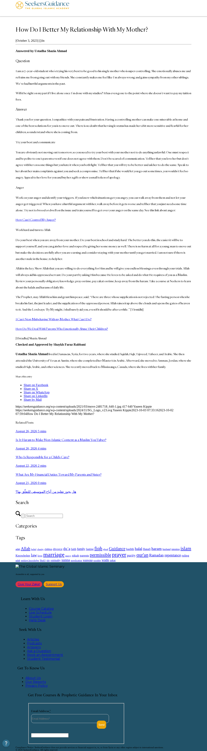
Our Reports (35, 682)
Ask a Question (39, 651)
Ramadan (156, 555)
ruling (185, 555)
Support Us (54, 584)
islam (186, 548)
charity (40, 549)
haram (156, 549)
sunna (65, 560)
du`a (66, 549)
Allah (25, 548)
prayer (119, 554)
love (40, 555)
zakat (113, 560)
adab (18, 549)
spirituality (56, 560)
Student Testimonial (43, 659)
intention (175, 549)
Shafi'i (43, 560)
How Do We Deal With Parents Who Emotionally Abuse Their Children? (62, 329)
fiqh (98, 548)
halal (138, 549)
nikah (75, 555)
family (81, 549)
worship (97, 560)
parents (84, 555)
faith (73, 549)
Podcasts (34, 643)
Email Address (41, 711)
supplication (76, 560)
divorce (57, 549)
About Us (33, 678)
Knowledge (23, 555)
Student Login (40, 616)
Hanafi (147, 549)
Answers (34, 647)
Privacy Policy (36, 686)
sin (48, 560)
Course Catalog (41, 609)
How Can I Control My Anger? (36, 220)
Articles (33, 639)
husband (167, 549)
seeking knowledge (30, 560)
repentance (173, 555)
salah (18, 560)
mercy (68, 555)
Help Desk (37, 620)
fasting (90, 549)
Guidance (117, 548)
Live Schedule (40, 612)
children (48, 549)
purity (131, 555)
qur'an (142, 555)
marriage (53, 554)
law (34, 555)
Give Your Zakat (29, 584)
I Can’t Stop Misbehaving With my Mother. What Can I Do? (54, 319)
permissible (100, 555)
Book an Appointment (45, 655)
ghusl (105, 549)
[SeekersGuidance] (42, 8)
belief (33, 549)
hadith (130, 549)
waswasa (88, 560)
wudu (105, 560)
